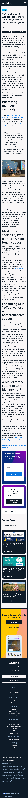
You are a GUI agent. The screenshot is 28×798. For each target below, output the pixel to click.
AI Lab (14, 700)
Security (14, 694)
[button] (24, 3)
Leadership (14, 745)
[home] (7, 3)
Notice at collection (7, 796)
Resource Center (14, 736)
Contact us (14, 681)
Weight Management (14, 711)
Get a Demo (14, 622)
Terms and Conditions (8, 760)
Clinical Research (14, 739)
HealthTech (14, 728)
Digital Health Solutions (19, 31)
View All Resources (10, 525)
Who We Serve (14, 719)
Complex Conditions (14, 715)
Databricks (14, 703)
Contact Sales (14, 628)
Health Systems (14, 733)
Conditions (13, 706)
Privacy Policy (17, 757)
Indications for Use (7, 757)
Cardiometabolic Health (14, 713)
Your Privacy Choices (12, 793)
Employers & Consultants (14, 726)
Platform (14, 687)
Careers (14, 750)
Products (14, 690)
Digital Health (6, 31)
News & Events (14, 747)
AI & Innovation (14, 698)
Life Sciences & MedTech (14, 722)
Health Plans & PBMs (14, 724)
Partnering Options (14, 692)
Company (14, 743)
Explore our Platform (14, 502)
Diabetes (14, 709)
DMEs (14, 731)
